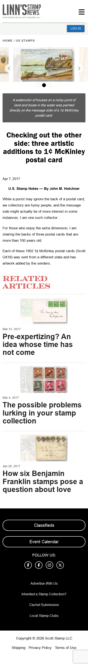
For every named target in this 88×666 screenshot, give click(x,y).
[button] (9, 68)
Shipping (18, 648)
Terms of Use (65, 648)
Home (7, 40)
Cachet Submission (44, 605)
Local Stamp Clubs (44, 616)
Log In (75, 28)
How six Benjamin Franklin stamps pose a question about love (43, 481)
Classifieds (44, 525)
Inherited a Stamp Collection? (44, 594)
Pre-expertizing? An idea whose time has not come (38, 344)
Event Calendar (44, 541)
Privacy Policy (40, 648)
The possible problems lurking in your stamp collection (42, 413)
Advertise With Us (44, 583)
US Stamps (25, 40)
